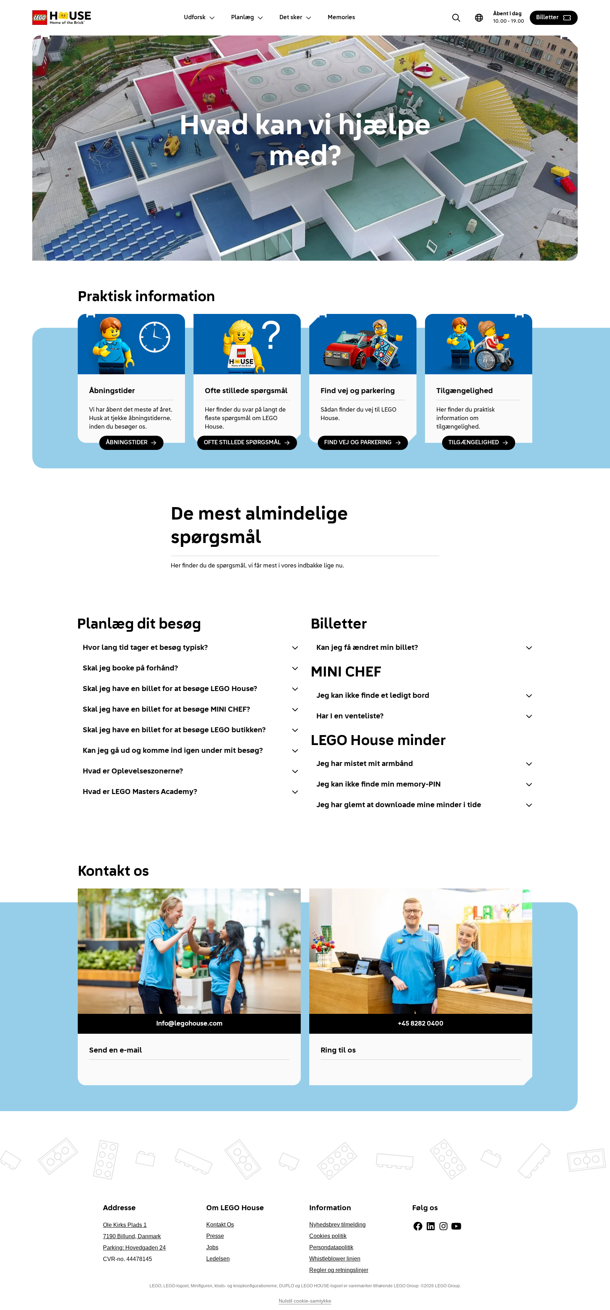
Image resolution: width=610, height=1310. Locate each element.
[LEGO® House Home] (61, 17)
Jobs (212, 1247)
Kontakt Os (220, 1225)
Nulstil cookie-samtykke (305, 1301)
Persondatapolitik (331, 1247)
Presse (215, 1236)
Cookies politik (328, 1236)
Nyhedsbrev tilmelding (337, 1225)
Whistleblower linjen (334, 1259)
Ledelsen (218, 1259)
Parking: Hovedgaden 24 (134, 1248)
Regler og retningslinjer (338, 1270)
